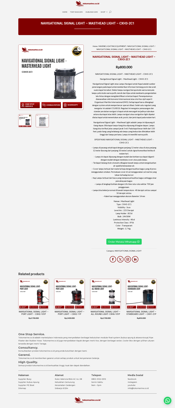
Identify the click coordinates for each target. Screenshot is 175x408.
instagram (132, 382)
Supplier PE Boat (26, 385)
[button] (79, 48)
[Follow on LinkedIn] (135, 259)
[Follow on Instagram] (128, 259)
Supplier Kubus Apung (28, 382)
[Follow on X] (120, 259)
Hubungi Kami (91, 12)
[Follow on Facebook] (113, 259)
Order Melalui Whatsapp (122, 241)
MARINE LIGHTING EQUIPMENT (112, 46)
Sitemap (22, 388)
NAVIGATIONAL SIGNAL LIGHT (141, 46)
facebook (132, 379)
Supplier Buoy (24, 379)
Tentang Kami (76, 12)
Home (64, 12)
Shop (103, 12)
